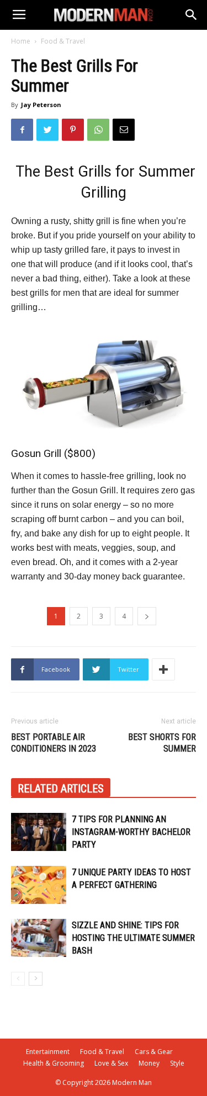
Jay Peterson (41, 104)
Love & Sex (111, 1063)
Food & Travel (63, 41)
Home (20, 41)
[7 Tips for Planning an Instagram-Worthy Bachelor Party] (38, 832)
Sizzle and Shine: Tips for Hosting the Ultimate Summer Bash (133, 938)
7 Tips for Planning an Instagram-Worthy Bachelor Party (131, 832)
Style (177, 1063)
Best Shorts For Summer (162, 743)
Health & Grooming (53, 1063)
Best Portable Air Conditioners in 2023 (53, 743)
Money (149, 1063)
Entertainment (48, 1051)
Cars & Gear (154, 1051)
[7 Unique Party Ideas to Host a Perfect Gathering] (38, 885)
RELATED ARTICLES (61, 788)
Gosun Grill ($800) (53, 453)
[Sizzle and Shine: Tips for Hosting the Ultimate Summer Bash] (38, 938)
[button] (191, 15)
